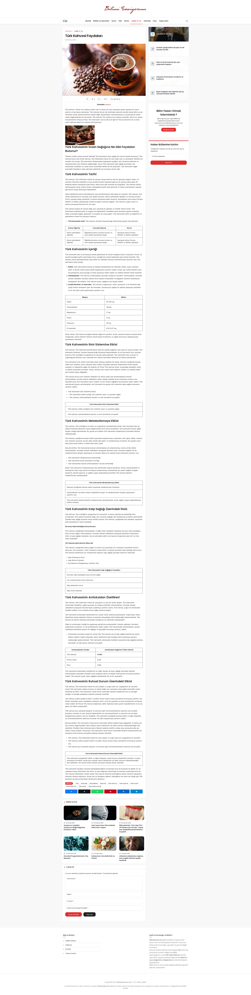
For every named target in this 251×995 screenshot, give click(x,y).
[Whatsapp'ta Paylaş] (97, 791)
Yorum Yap (70, 867)
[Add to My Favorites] (88, 99)
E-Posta (70, 901)
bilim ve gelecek (124, 783)
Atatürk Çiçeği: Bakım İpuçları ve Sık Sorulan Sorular (170, 48)
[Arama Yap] (187, 21)
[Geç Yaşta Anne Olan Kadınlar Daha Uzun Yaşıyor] (103, 813)
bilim (77, 783)
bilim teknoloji (113, 783)
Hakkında (68, 945)
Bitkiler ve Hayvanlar (101, 21)
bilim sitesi (103, 783)
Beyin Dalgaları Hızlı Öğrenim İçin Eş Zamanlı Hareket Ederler (170, 93)
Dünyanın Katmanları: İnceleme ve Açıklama (169, 78)
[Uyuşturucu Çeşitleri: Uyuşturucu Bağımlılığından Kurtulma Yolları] (76, 813)
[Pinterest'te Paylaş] (110, 791)
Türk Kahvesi (82, 786)
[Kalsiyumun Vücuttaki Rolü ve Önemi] (103, 843)
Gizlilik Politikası (70, 941)
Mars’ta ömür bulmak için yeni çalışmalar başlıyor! (168, 63)
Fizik (120, 21)
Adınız (69, 894)
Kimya (126, 21)
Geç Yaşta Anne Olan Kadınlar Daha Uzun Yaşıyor (103, 826)
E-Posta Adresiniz (158, 156)
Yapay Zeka (163, 21)
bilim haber (84, 783)
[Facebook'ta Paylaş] (71, 791)
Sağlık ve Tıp (136, 21)
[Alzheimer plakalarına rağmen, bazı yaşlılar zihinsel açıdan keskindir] (131, 843)
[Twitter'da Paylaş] (84, 791)
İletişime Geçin (168, 130)
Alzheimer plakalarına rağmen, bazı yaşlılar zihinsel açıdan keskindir (131, 858)
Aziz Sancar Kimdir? (164, 34)
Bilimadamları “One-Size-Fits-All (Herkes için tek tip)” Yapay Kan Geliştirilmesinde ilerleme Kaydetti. (131, 828)
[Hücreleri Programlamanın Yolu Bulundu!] (76, 843)
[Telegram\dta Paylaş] (136, 791)
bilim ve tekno (134, 783)
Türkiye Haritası (70, 953)
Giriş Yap (89, 914)
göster (108, 104)
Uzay (155, 21)
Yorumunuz (71, 879)
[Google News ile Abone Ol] (115, 99)
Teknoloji (147, 21)
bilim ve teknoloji (71, 786)
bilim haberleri (94, 783)
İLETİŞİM (68, 949)
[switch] (65, 21)
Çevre (114, 21)
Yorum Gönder (73, 914)
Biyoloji (88, 21)
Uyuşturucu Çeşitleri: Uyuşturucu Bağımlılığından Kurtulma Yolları (74, 827)
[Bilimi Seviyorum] (125, 9)
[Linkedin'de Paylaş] (123, 791)
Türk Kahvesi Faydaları (94, 786)
